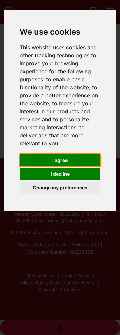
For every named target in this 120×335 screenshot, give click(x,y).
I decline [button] (60, 174)
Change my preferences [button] (60, 187)
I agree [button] (60, 160)
